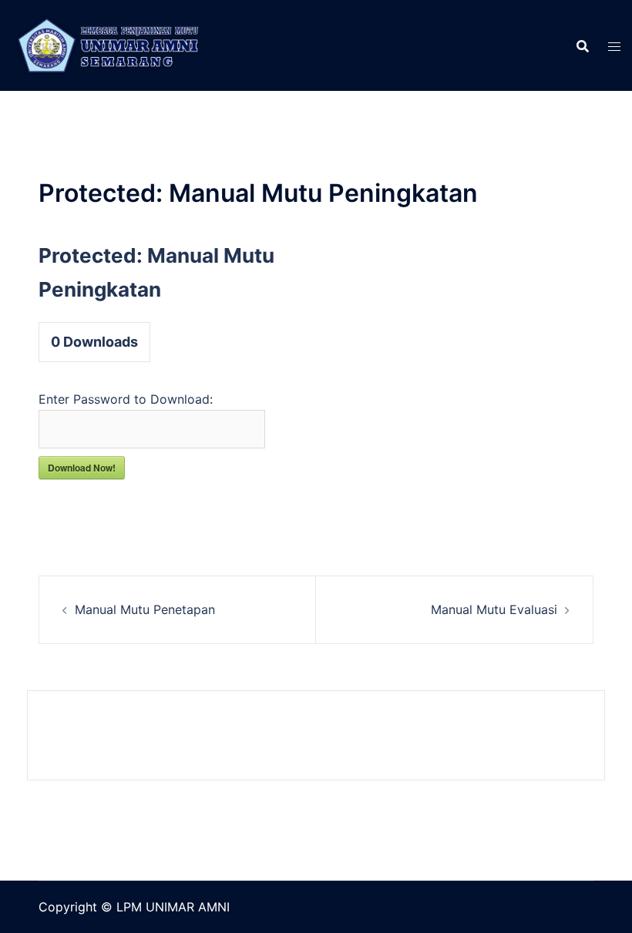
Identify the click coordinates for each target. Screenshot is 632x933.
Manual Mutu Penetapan (145, 609)
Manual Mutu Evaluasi (494, 609)
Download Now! (82, 468)
